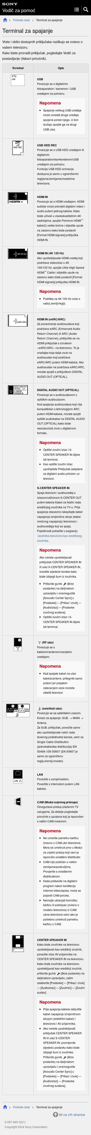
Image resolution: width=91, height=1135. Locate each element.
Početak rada (21, 20)
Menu (76, 9)
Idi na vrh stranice (72, 1114)
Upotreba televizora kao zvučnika (59, 538)
